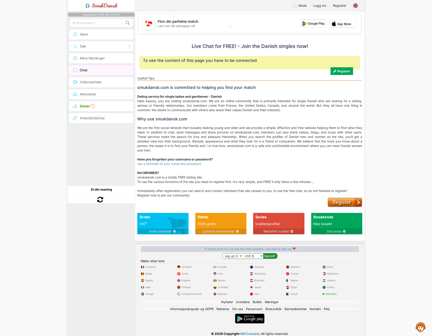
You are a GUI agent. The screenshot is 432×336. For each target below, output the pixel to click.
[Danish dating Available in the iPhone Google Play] (249, 316)
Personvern (254, 309)
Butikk (257, 302)
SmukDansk (103, 5)
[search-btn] (127, 23)
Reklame (222, 309)
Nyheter (227, 302)
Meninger (272, 302)
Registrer (339, 5)
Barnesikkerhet (296, 309)
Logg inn (319, 5)
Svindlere (243, 302)
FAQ (327, 309)
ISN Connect (249, 334)
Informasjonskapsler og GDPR (192, 309)
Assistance (421, 327)
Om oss (237, 309)
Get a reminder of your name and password (169, 164)
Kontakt (315, 309)
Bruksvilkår (274, 309)
